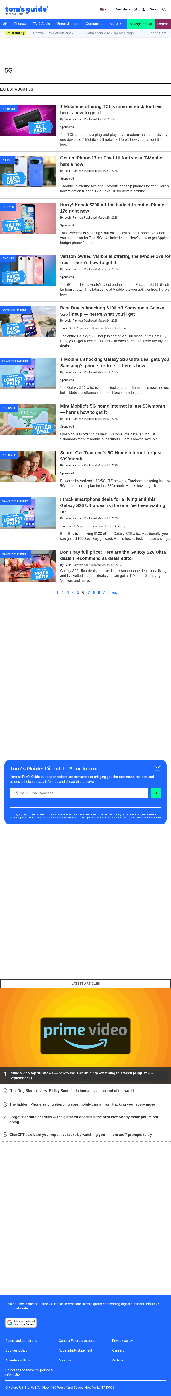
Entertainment (67, 23)
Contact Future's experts (77, 1340)
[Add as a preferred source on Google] (21, 1323)
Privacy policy (122, 1340)
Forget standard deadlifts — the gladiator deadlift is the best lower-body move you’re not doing (83, 1119)
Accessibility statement (75, 1350)
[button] (158, 9)
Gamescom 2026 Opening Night (110, 33)
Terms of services (59, 814)
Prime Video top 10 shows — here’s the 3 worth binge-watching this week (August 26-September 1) (81, 1075)
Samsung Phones (15, 310)
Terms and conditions (21, 1340)
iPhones (8, 207)
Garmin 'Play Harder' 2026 (53, 33)
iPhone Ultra (157, 33)
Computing (94, 23)
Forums (163, 24)
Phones (20, 23)
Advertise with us (17, 1360)
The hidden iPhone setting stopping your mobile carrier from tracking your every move (82, 1104)
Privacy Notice (120, 814)
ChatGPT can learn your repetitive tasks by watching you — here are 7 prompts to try (80, 1134)
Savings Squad (141, 24)
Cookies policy (16, 1350)
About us (65, 1360)
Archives (110, 592)
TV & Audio (41, 23)
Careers (118, 1350)
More (114, 23)
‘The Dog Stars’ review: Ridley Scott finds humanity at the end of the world (71, 1090)
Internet (9, 108)
